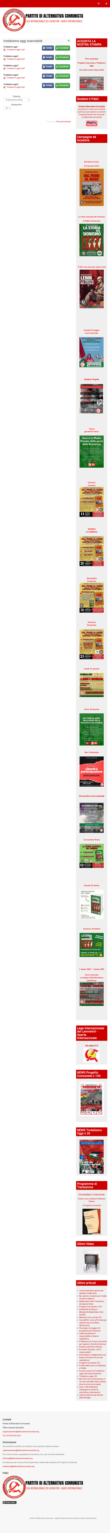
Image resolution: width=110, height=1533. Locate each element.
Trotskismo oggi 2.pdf (15, 59)
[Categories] (69, 41)
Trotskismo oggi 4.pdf (15, 78)
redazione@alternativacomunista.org (18, 1466)
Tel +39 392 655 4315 (12, 1436)
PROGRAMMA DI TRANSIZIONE (91, 1195)
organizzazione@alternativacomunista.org (21, 1432)
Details (49, 48)
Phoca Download (63, 122)
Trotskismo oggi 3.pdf (15, 68)
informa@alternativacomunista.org (18, 1458)
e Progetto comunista (91, 1205)
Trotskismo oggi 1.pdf (15, 50)
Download (63, 48)
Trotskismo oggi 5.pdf (15, 87)
